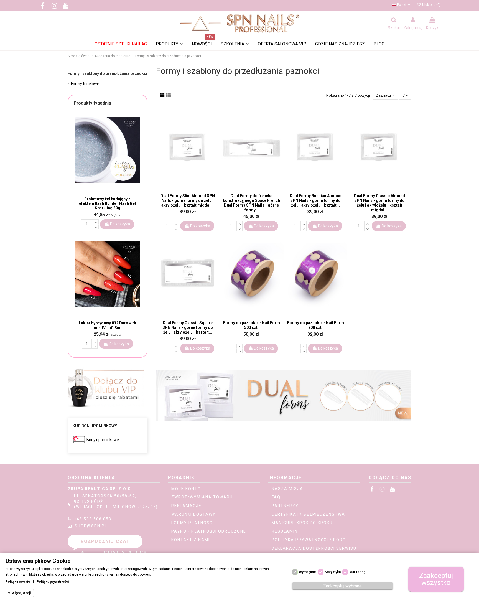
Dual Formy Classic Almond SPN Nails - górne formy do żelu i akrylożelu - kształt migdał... (379, 203)
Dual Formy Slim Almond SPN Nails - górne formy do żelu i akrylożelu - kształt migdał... (187, 200)
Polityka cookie (18, 582)
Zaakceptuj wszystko (436, 579)
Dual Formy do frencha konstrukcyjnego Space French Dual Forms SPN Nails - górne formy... (251, 203)
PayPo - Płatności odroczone (208, 531)
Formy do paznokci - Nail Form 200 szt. (315, 325)
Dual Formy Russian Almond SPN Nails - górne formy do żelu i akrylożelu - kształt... (316, 200)
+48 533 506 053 (92, 519)
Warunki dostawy (193, 514)
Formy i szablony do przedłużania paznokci (107, 73)
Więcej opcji (21, 593)
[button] (234, 44)
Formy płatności (192, 523)
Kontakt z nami (190, 540)
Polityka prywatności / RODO (309, 540)
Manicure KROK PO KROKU (302, 523)
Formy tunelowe (85, 84)
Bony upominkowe (102, 439)
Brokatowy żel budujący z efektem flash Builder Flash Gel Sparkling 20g (107, 203)
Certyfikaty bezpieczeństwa (308, 514)
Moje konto (186, 489)
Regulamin (285, 531)
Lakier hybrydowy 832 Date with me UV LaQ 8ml (107, 325)
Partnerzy (285, 505)
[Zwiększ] (176, 223)
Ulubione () (430, 5)
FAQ (276, 497)
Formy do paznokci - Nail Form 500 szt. (251, 325)
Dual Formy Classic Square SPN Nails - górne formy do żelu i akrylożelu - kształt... (187, 327)
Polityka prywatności (53, 582)
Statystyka (333, 572)
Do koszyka (200, 226)
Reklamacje (186, 505)
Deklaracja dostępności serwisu (314, 548)
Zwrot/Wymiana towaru (202, 497)
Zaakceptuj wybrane (342, 586)
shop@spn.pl (91, 526)
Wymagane (307, 572)
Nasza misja (287, 489)
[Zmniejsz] (176, 228)
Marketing (357, 572)
